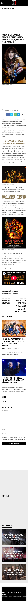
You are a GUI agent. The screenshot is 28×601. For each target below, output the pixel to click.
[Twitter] (11, 114)
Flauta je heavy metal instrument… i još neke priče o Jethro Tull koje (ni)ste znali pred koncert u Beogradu (14, 571)
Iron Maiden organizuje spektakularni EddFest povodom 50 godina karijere (14, 141)
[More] (22, 114)
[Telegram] (18, 114)
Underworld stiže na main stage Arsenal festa (7, 302)
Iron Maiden (15, 291)
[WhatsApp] (15, 114)
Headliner (7, 110)
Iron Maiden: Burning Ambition (10, 293)
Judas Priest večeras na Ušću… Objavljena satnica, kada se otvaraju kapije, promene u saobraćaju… (14, 554)
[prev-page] (3, 397)
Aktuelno (11, 8)
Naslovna (4, 8)
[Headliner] (14, 2)
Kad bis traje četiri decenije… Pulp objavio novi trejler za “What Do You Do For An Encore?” (13, 342)
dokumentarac (6, 291)
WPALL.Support (22, 596)
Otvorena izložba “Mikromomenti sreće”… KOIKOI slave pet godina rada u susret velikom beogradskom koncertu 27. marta (20, 306)
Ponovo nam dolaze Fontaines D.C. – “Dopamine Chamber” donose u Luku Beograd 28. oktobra (14, 536)
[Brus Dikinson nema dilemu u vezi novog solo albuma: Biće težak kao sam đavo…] (14, 367)
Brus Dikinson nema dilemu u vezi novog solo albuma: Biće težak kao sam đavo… (13, 380)
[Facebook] (8, 114)
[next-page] (5, 397)
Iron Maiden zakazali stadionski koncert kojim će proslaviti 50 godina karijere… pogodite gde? (14, 197)
